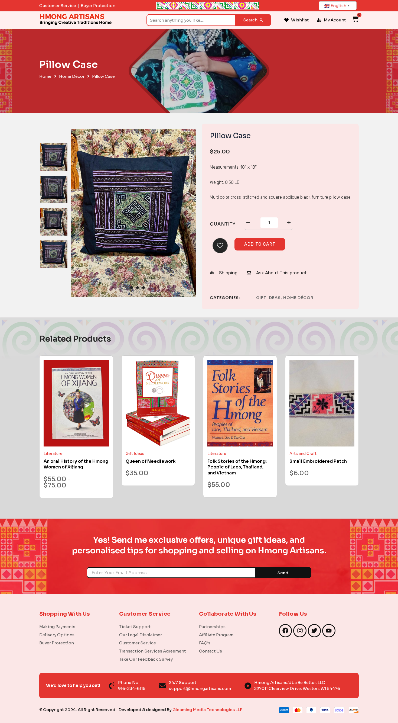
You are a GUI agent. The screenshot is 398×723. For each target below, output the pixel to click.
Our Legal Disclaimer (140, 634)
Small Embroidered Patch (318, 461)
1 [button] (124, 287)
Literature (53, 453)
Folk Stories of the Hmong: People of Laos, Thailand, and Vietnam (237, 467)
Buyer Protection (56, 642)
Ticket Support (135, 626)
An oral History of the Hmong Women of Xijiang (76, 464)
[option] (53, 157)
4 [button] (143, 287)
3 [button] (137, 287)
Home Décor (71, 76)
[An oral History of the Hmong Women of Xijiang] (76, 403)
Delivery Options (56, 634)
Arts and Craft (303, 453)
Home (45, 76)
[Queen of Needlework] (158, 403)
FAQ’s (204, 642)
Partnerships (212, 626)
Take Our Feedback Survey (146, 659)
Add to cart (259, 244)
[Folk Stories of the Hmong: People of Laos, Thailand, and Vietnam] (240, 403)
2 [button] (131, 287)
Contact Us (210, 651)
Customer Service (137, 642)
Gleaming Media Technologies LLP (207, 709)
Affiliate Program (216, 634)
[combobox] (190, 20)
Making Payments (57, 626)
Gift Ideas (268, 297)
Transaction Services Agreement (152, 651)
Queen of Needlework (151, 461)
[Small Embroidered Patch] (322, 403)
